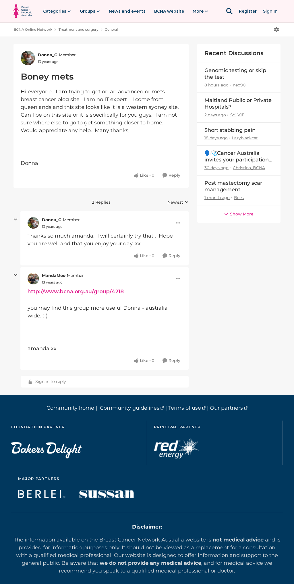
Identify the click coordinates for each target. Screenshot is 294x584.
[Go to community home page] (22, 11)
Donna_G (47, 54)
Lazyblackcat (245, 137)
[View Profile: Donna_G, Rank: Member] (28, 58)
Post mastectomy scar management (233, 186)
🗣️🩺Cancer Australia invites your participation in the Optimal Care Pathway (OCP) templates (238, 156)
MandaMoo (53, 275)
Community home (70, 408)
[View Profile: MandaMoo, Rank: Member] (33, 278)
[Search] (229, 11)
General (111, 29)
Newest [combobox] (178, 202)
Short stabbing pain (230, 130)
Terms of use (184, 408)
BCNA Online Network (32, 29)
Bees (239, 197)
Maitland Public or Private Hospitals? (238, 103)
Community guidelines (129, 408)
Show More (242, 214)
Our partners (226, 408)
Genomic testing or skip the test (235, 73)
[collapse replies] (15, 219)
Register (248, 11)
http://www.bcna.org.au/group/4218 (76, 291)
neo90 (239, 85)
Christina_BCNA (249, 167)
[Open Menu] (276, 30)
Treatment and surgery (78, 29)
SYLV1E (237, 114)
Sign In (270, 11)
